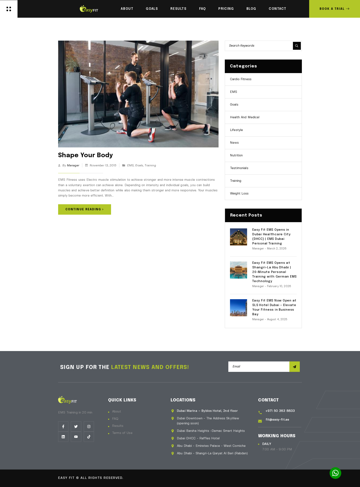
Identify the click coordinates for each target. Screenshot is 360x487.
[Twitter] (76, 426)
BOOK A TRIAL (332, 8)
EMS (130, 165)
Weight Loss (239, 193)
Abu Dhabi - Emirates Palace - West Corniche (211, 446)
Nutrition (236, 155)
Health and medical (244, 117)
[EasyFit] (89, 8)
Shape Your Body (85, 155)
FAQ (202, 9)
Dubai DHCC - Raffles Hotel (198, 438)
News (234, 142)
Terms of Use (122, 433)
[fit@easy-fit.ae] (260, 421)
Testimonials (239, 168)
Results (178, 9)
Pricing (226, 9)
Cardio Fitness (240, 79)
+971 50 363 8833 (280, 411)
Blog (251, 9)
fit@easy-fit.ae (277, 419)
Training (150, 165)
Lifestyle (236, 130)
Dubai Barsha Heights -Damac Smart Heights (211, 431)
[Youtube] (76, 437)
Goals (152, 9)
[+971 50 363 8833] (260, 413)
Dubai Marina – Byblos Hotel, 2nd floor (207, 411)
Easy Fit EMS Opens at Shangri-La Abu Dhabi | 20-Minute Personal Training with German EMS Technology (274, 272)
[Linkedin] (63, 437)
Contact (277, 9)
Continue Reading (83, 209)
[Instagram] (89, 426)
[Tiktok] (89, 437)
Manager (73, 165)
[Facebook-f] (63, 426)
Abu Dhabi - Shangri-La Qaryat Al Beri (206, 453)
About (127, 9)
